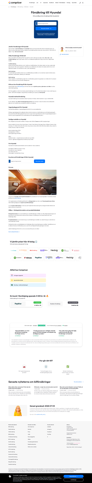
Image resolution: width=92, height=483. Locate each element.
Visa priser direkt (39, 161)
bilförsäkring (20, 86)
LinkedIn (49, 426)
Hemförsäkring (11, 429)
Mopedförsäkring (12, 461)
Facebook (49, 431)
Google (45, 478)
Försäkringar (13, 6)
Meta (42, 478)
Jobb (29, 434)
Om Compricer (31, 426)
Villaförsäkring (11, 431)
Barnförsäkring (11, 451)
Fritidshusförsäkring (12, 436)
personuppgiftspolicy (50, 34)
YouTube (49, 434)
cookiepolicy (51, 479)
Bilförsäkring (20, 6)
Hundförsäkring (11, 444)
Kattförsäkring (11, 441)
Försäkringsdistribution (33, 441)
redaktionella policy (40, 414)
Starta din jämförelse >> (14, 231)
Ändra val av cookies (32, 446)
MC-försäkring (11, 439)
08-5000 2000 (65, 54)
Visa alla (78, 381)
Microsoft (56, 478)
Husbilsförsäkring (12, 464)
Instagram (49, 429)
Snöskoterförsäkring (12, 454)
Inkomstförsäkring (12, 446)
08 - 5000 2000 (77, 443)
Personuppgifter (31, 436)
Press (29, 431)
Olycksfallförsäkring (12, 456)
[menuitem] (15, 3)
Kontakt (29, 429)
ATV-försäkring (11, 449)
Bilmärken (26, 6)
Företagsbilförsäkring (13, 459)
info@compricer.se (74, 444)
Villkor (29, 439)
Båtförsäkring (11, 434)
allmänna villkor (40, 34)
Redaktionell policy (32, 444)
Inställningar (73, 479)
